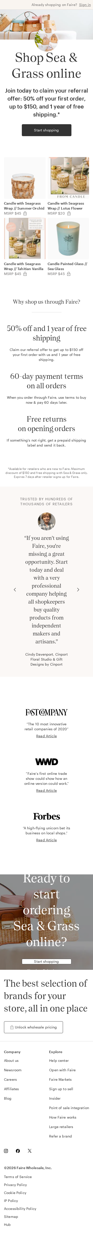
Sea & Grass (71, 472)
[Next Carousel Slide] (78, 590)
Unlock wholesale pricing (36, 1027)
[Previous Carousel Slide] (15, 590)
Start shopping (46, 130)
